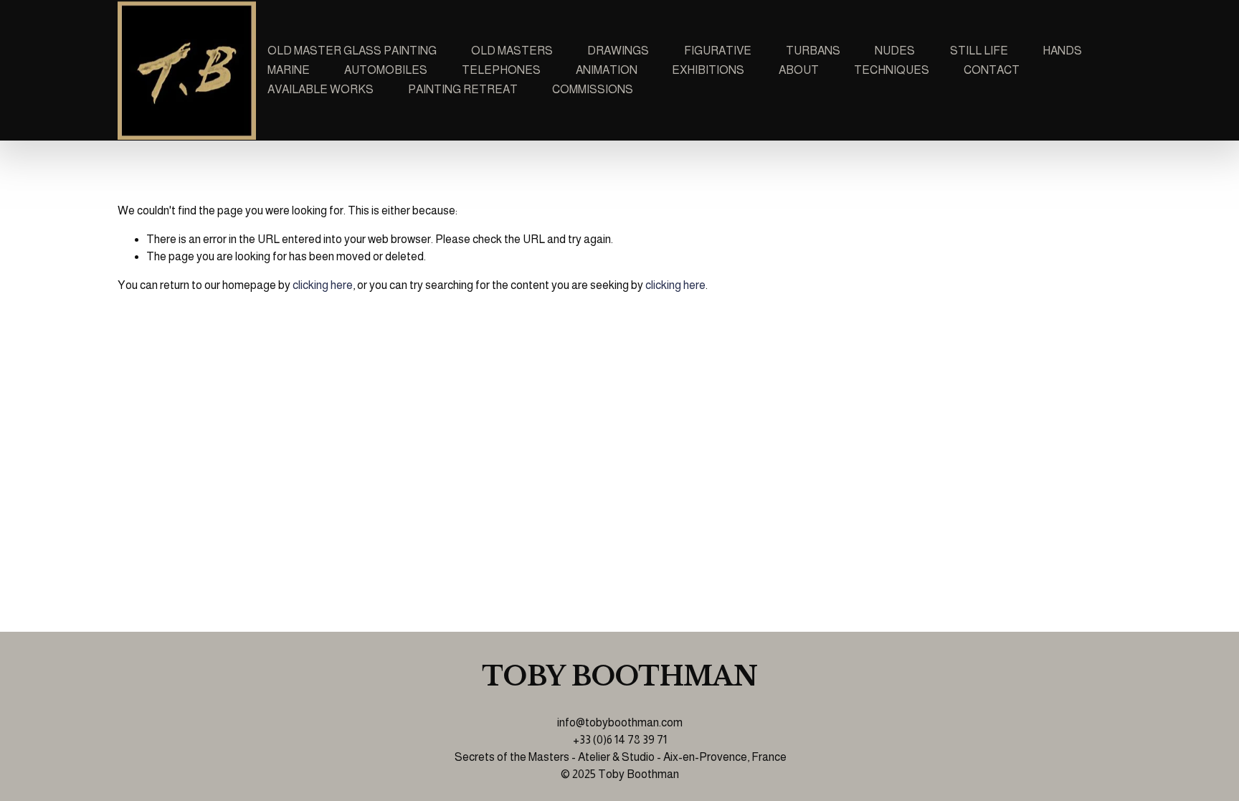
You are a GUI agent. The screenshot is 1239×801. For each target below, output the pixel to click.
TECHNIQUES (891, 70)
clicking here (323, 285)
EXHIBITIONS (708, 70)
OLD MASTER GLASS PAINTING (352, 50)
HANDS (1062, 50)
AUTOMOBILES (385, 70)
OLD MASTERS (512, 50)
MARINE (288, 70)
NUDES (895, 50)
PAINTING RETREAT (463, 89)
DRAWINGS (618, 50)
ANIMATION (606, 70)
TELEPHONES (501, 70)
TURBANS (813, 50)
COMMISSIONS (592, 89)
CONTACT (992, 70)
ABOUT (799, 70)
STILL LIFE (979, 50)
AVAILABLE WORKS (320, 89)
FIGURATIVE (717, 50)
